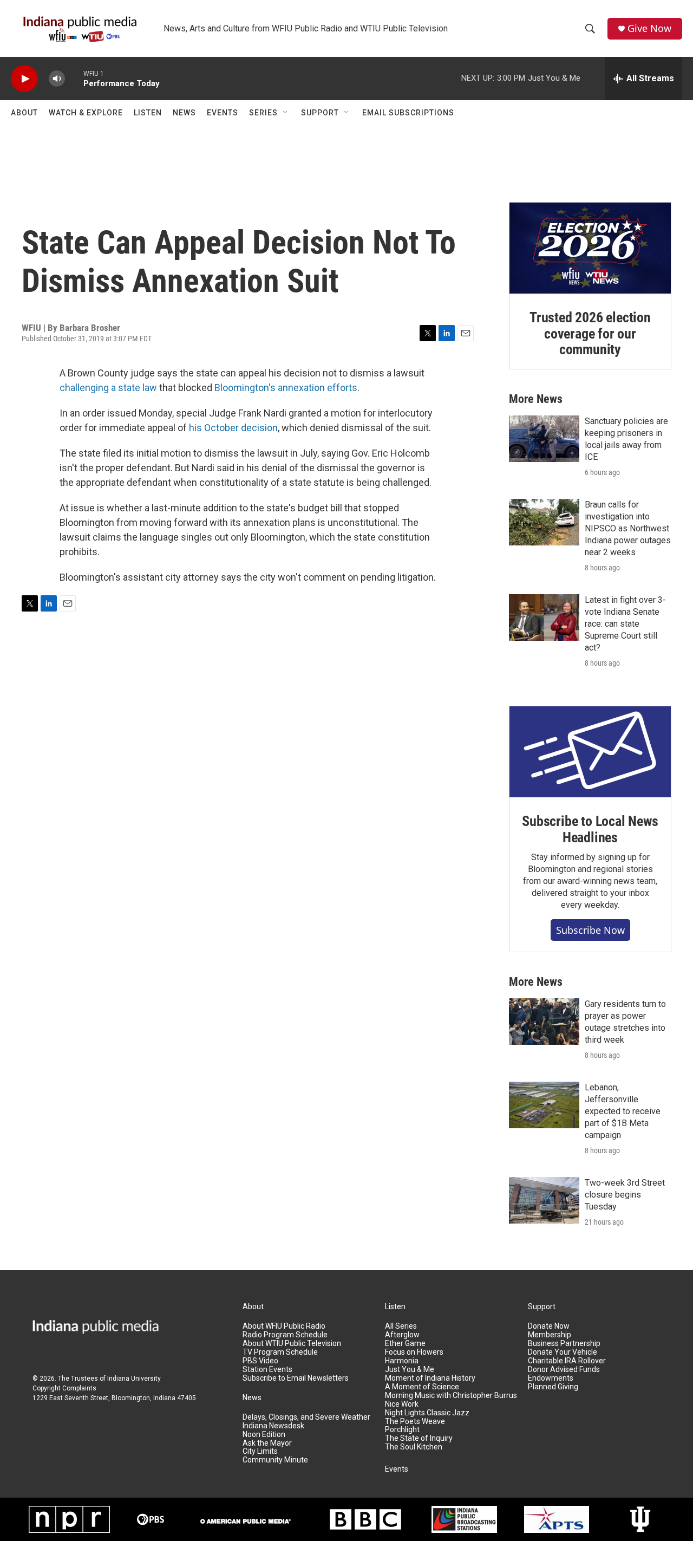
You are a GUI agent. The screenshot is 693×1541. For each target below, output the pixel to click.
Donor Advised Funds (564, 1370)
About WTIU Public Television (292, 1344)
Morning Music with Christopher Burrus (451, 1396)
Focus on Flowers (414, 1352)
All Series (401, 1326)
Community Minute (275, 1460)
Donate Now (549, 1326)
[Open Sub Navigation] (286, 112)
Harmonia (402, 1361)
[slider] (74, 78)
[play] (24, 79)
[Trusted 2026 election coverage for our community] (590, 248)
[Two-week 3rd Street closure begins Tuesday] (544, 1200)
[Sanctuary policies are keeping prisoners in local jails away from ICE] (544, 438)
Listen (148, 112)
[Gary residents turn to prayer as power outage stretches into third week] (544, 1021)
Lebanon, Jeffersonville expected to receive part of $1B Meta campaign (623, 1111)
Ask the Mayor (267, 1443)
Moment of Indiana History (430, 1378)
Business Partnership (564, 1344)
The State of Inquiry (419, 1438)
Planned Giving (553, 1387)
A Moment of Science (422, 1387)
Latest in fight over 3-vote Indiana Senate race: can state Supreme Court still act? (625, 624)
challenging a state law (108, 387)
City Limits (260, 1451)
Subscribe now (590, 930)
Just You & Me (409, 1370)
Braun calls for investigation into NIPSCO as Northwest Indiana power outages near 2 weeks (628, 528)
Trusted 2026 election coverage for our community (590, 333)
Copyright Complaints (64, 1388)
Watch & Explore (86, 112)
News (184, 112)
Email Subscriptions (408, 112)
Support (320, 112)
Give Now (649, 28)
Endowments (550, 1378)
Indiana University (134, 1378)
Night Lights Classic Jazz (427, 1413)
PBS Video (260, 1361)
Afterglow (402, 1335)
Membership (549, 1335)
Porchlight (402, 1430)
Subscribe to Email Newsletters (296, 1378)
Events (222, 112)
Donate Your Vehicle (562, 1352)
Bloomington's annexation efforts (285, 387)
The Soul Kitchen (413, 1447)
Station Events (267, 1370)
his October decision (233, 427)
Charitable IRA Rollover (567, 1361)
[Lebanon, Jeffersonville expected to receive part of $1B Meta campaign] (544, 1105)
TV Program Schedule (280, 1352)
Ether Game (405, 1344)
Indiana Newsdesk (273, 1426)
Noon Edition (264, 1435)
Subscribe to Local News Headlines (590, 829)
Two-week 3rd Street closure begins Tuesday (625, 1195)
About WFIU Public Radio (284, 1326)
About (24, 112)
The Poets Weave (415, 1422)
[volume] (57, 79)
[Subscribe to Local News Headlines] (590, 751)
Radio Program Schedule (285, 1335)
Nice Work (402, 1404)
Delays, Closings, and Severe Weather (306, 1417)
